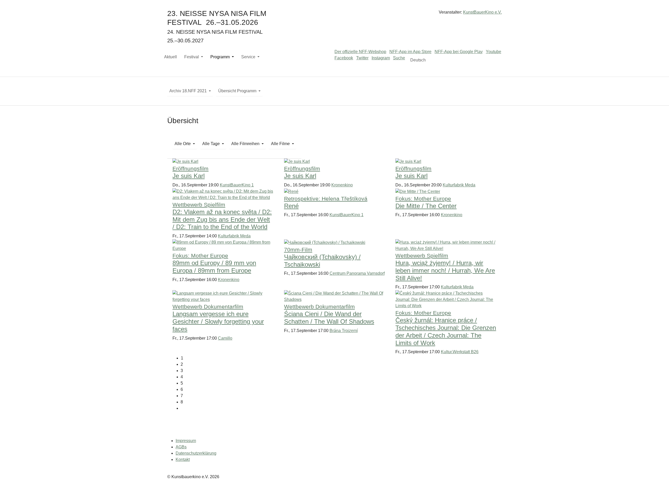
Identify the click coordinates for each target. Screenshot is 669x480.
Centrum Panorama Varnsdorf (357, 273)
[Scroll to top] (657, 468)
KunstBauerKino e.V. (482, 12)
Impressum (186, 440)
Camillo (225, 338)
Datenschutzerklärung (196, 453)
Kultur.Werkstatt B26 (459, 352)
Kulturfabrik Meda (459, 185)
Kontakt (183, 459)
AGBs (181, 447)
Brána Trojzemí (344, 330)
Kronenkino (342, 185)
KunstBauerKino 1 (237, 185)
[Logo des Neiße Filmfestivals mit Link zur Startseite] (334, 14)
